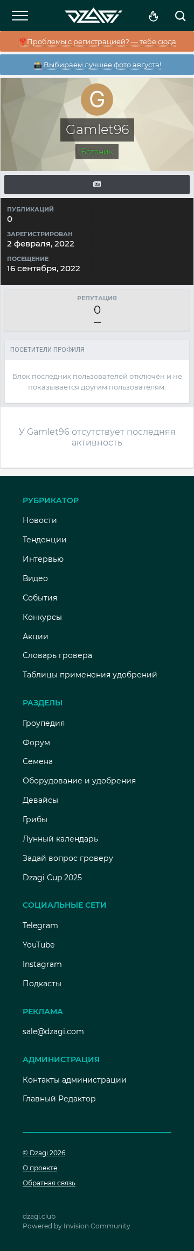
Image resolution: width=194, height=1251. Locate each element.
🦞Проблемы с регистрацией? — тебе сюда (97, 41)
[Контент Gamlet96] (97, 184)
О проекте (40, 1168)
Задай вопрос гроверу (68, 858)
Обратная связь (49, 1183)
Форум (36, 742)
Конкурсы (42, 617)
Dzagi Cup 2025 (52, 877)
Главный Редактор (59, 1099)
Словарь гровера (57, 655)
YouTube (38, 945)
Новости (40, 520)
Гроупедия (44, 723)
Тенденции (45, 540)
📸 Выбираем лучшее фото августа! (97, 64)
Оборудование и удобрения (79, 781)
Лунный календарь (60, 839)
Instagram (42, 964)
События (40, 598)
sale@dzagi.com (53, 1031)
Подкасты (42, 983)
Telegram (40, 925)
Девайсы (40, 800)
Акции (35, 636)
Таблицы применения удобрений (90, 675)
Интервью (43, 559)
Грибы (35, 819)
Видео (35, 578)
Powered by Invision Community (76, 1226)
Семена (38, 761)
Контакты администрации (75, 1080)
